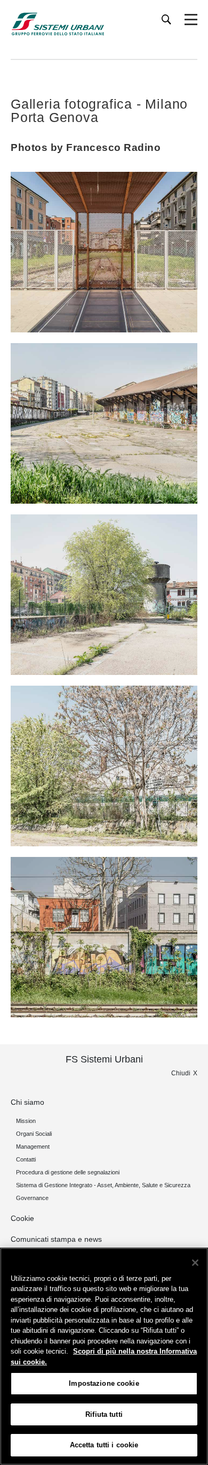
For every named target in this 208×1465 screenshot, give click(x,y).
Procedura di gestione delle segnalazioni (67, 1172)
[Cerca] (167, 19)
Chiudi (180, 1073)
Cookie (22, 1218)
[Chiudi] (195, 1262)
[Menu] (191, 20)
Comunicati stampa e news (56, 1239)
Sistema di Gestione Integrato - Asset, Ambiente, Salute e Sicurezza (103, 1185)
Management (33, 1146)
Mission (26, 1121)
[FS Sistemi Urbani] (58, 24)
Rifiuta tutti (104, 1414)
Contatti (26, 1159)
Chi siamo (27, 1102)
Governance (32, 1198)
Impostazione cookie (104, 1383)
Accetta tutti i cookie (104, 1445)
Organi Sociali (34, 1133)
